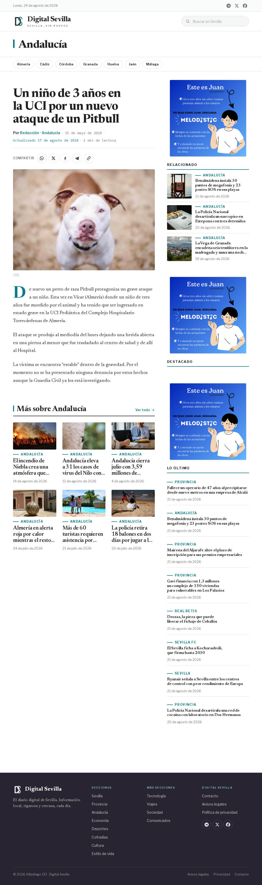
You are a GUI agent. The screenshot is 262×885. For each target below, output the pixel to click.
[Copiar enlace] (89, 158)
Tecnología (156, 796)
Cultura (98, 845)
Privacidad (222, 874)
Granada (90, 64)
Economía (100, 820)
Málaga (152, 64)
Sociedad (155, 812)
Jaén (132, 64)
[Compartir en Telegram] (77, 158)
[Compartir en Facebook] (65, 158)
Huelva (113, 64)
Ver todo (142, 410)
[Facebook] (245, 5)
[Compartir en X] (53, 158)
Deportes (100, 829)
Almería (23, 64)
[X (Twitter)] (237, 5)
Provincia (99, 804)
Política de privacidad (219, 812)
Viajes (152, 804)
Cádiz (44, 64)
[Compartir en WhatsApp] (42, 158)
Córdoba (66, 64)
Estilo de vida (103, 853)
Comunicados (158, 820)
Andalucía (42, 45)
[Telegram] (229, 5)
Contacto (210, 796)
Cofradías (100, 837)
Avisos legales (214, 804)
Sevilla (97, 796)
